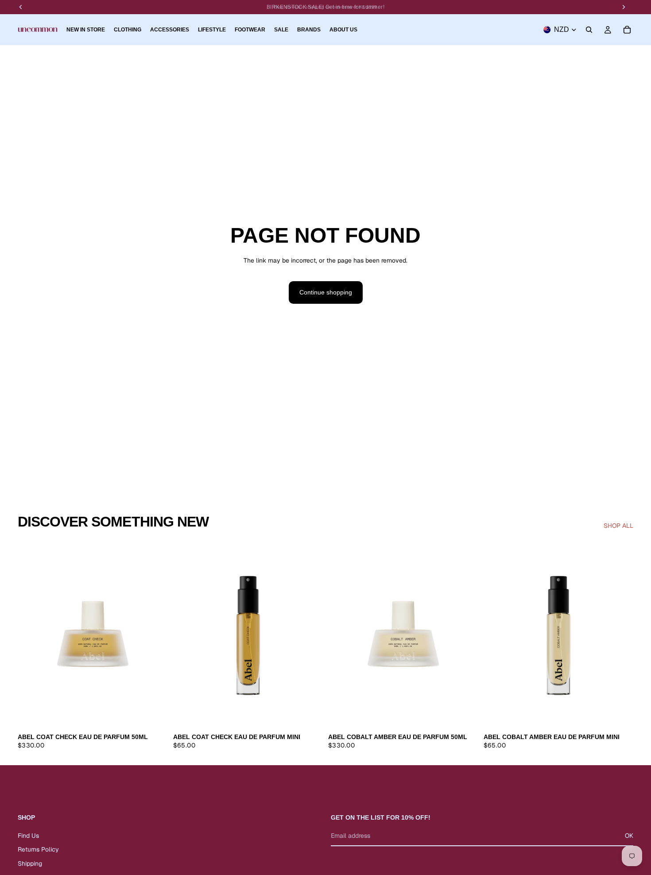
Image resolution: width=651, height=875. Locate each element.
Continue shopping (325, 292)
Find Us (28, 835)
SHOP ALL (618, 526)
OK (629, 835)
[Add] (154, 715)
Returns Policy (38, 849)
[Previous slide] (31, 634)
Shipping (30, 863)
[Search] (589, 29)
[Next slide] (154, 634)
